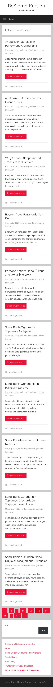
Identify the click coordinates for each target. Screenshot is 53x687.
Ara (6, 625)
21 (5, 616)
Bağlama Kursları (26, 6)
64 (17, 616)
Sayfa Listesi (11, 657)
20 (46, 611)
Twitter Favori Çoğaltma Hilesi (19, 666)
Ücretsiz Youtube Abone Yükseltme (21, 670)
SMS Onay (10, 661)
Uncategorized (15, 86)
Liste (7, 648)
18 (31, 611)
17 (23, 611)
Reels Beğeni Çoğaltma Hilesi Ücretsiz (23, 653)
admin (41, 50)
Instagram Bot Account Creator (20, 644)
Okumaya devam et (16, 77)
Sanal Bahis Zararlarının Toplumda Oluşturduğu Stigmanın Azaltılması (20, 500)
